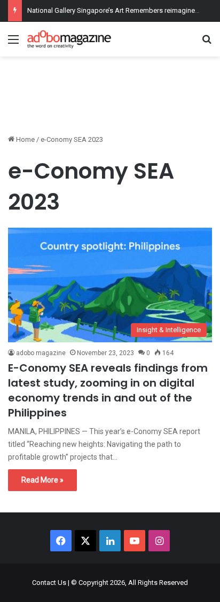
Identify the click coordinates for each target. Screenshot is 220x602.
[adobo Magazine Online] (69, 39)
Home (24, 139)
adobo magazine (41, 353)
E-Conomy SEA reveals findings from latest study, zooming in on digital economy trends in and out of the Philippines (108, 390)
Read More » (42, 480)
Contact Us (49, 583)
